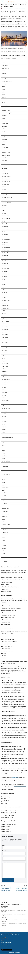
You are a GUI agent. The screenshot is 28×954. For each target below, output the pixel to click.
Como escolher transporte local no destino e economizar (13, 910)
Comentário (5, 862)
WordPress (17, 952)
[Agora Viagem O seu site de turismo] (10, 1)
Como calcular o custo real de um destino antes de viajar (13, 919)
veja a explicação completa (20, 786)
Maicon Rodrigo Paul (7, 8)
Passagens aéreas (12, 933)
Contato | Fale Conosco (6, 945)
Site (3, 856)
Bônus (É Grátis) (15, 934)
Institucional (4, 933)
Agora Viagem (15, 777)
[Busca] (25, 1)
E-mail (4, 850)
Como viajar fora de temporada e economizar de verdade (13, 923)
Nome (4, 845)
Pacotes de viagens (5, 934)
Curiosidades (22, 8)
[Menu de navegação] (2, 2)
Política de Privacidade (6, 942)
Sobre (2, 940)
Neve (9, 952)
